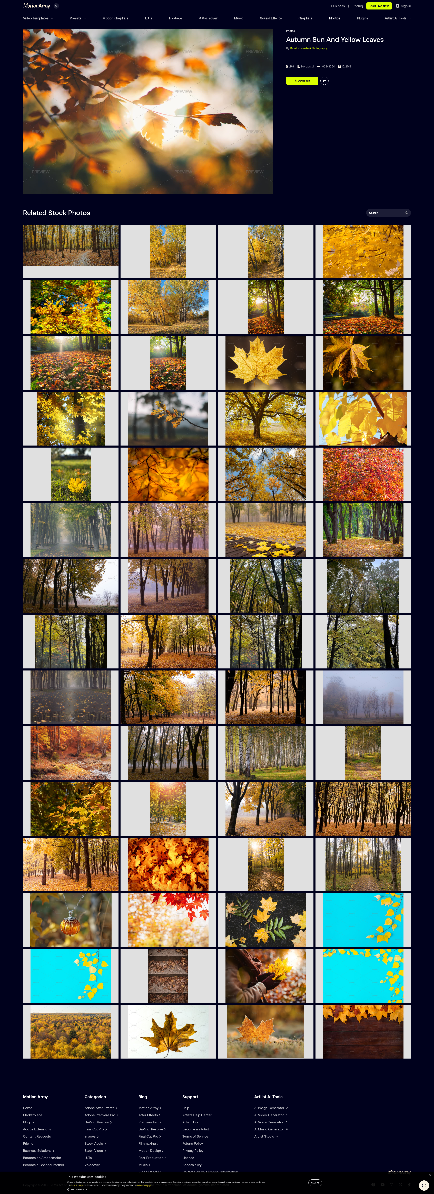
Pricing (28, 1143)
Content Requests (37, 1136)
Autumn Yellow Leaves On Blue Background (345, 998)
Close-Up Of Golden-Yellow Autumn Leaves (150, 496)
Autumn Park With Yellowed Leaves (145, 831)
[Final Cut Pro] (159, 1136)
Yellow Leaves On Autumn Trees (241, 273)
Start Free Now (379, 5)
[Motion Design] (162, 1151)
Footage (175, 18)
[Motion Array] (160, 1108)
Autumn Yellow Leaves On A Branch (340, 440)
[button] (166, 1189)
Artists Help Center (197, 1115)
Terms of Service (195, 1136)
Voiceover (210, 18)
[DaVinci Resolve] (164, 1129)
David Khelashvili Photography (309, 48)
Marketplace (32, 1115)
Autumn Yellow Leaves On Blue (337, 942)
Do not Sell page (144, 1185)
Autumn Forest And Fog (41, 608)
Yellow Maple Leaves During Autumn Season (346, 273)
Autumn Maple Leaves (137, 886)
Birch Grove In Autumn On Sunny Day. (244, 775)
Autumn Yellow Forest (39, 1053)
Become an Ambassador (42, 1158)
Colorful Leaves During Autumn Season (342, 496)
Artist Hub (190, 1122)
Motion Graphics (115, 18)
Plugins (362, 18)
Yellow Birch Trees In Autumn (141, 273)
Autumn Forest (230, 608)
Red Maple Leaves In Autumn (141, 942)
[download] (113, 273)
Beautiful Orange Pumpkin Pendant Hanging (54, 942)
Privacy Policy (193, 1150)
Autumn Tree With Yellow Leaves (241, 440)
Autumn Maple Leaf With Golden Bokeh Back (249, 385)
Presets (76, 18)
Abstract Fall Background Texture (144, 998)
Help (185, 1108)
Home (27, 1108)
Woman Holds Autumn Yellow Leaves (244, 998)
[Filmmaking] (157, 1143)
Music (238, 18)
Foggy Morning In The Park (43, 552)
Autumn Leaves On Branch (140, 440)
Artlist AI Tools (396, 18)
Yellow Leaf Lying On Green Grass (47, 496)
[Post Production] (164, 1158)
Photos (334, 18)
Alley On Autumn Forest (333, 552)
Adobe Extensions (37, 1129)
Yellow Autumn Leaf (135, 1053)
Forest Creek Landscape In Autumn (48, 775)
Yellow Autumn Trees (136, 329)
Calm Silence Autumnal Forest (337, 886)
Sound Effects (271, 18)
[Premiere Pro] (160, 1122)
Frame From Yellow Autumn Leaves (340, 1053)
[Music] (149, 1165)
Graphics (306, 18)
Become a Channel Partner (43, 1165)
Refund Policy (192, 1143)
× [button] (430, 1175)
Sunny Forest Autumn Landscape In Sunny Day (152, 663)
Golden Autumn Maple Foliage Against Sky (247, 496)
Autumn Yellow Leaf (233, 1053)
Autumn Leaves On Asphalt (238, 942)
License (188, 1158)
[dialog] (217, 1183)
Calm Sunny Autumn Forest (238, 886)
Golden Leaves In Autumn (237, 552)
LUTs (148, 18)
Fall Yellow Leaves (37, 440)
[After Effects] (159, 1115)
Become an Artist (195, 1129)
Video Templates (36, 18)
